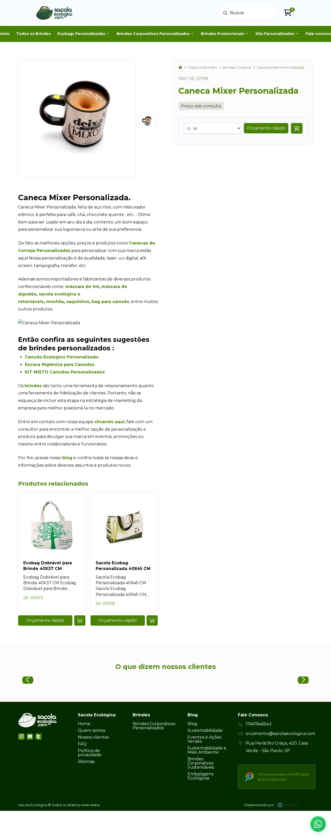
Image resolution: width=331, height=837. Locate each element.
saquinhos (77, 301)
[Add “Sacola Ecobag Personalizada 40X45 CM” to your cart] (152, 620)
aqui (119, 421)
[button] (266, 128)
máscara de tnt (82, 286)
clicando (104, 421)
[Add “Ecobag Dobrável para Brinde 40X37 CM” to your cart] (79, 620)
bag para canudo (110, 301)
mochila (55, 301)
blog (67, 457)
